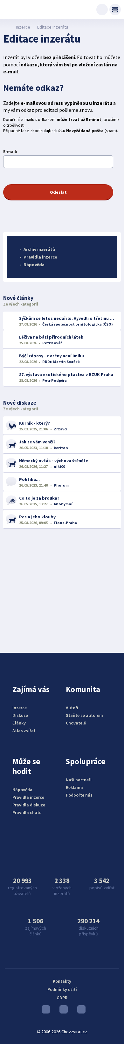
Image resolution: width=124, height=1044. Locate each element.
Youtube (44, 1011)
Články (19, 723)
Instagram (62, 1011)
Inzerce (23, 27)
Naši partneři (79, 780)
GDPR (62, 997)
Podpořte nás (79, 795)
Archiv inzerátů (39, 249)
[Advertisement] (62, 586)
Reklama (74, 787)
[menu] (115, 9)
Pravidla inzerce (40, 257)
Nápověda (34, 264)
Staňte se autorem (84, 715)
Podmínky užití (62, 989)
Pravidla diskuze (28, 805)
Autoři (72, 708)
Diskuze (20, 715)
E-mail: (10, 151)
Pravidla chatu (27, 812)
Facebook (80, 1011)
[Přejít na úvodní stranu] (6, 27)
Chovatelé (76, 723)
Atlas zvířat (24, 730)
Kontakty (62, 981)
